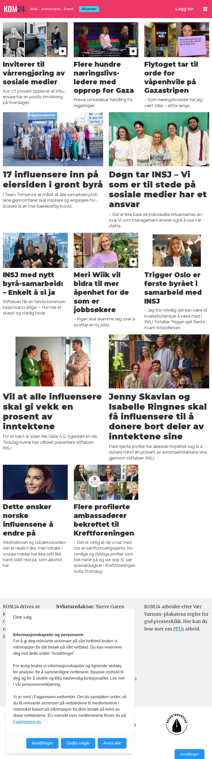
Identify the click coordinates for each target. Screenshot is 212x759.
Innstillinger (189, 754)
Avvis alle (112, 743)
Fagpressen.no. (27, 721)
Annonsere (50, 9)
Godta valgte (78, 743)
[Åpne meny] (205, 9)
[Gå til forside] (15, 9)
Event (69, 9)
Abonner (89, 9)
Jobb (34, 9)
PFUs (178, 629)
